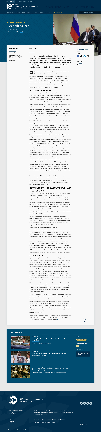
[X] (81, 56)
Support (74, 7)
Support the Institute (45, 422)
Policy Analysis (11, 22)
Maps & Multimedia (87, 7)
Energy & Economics (26, 12)
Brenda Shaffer (12, 29)
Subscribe (11, 422)
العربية (21, 31)
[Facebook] (78, 56)
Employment (9, 429)
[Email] (88, 56)
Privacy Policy (17, 429)
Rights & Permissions (26, 429)
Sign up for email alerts (83, 354)
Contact (10, 419)
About (66, 7)
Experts (58, 7)
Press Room (11, 421)
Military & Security (16, 12)
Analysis (49, 7)
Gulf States (47, 12)
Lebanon (41, 12)
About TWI (36, 422)
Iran (36, 12)
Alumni (53, 422)
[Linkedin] (84, 56)
